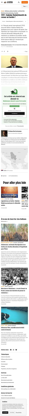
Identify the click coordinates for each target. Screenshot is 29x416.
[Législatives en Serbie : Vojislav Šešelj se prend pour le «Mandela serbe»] (9, 192)
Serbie (2, 11)
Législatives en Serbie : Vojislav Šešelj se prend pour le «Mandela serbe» (10, 203)
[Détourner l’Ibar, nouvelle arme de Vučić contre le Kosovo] (14, 315)
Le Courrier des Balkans (10, 2)
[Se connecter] (19, 2)
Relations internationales (7, 13)
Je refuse (12, 412)
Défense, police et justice (11, 11)
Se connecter (21, 126)
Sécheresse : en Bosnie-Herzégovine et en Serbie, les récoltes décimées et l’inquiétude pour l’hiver (14, 247)
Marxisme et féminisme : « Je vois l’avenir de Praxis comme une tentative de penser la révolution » (14, 291)
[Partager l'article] (7, 51)
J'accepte (5, 412)
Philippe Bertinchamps (6, 44)
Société (16, 13)
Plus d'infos (18, 412)
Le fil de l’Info (21, 11)
